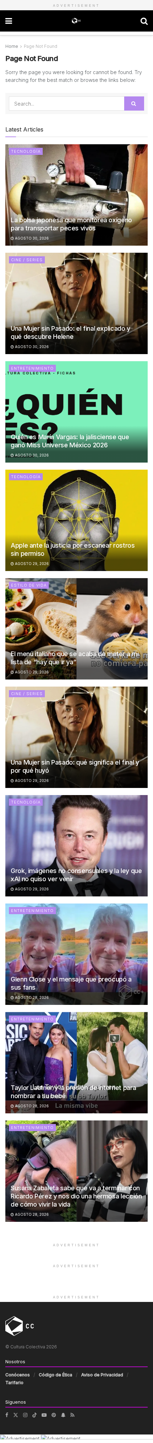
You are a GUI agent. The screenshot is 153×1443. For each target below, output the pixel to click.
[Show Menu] (8, 21)
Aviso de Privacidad (102, 1374)
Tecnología (26, 151)
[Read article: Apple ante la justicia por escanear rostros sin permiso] (76, 520)
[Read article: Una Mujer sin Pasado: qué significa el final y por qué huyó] (76, 737)
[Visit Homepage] (76, 21)
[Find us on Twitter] (15, 1415)
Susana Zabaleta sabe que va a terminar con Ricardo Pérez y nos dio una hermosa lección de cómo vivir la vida (76, 1196)
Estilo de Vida (29, 585)
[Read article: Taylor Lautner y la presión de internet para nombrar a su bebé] (76, 1062)
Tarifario (14, 1382)
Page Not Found (40, 46)
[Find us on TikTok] (34, 1415)
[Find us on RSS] (72, 1415)
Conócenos (17, 1374)
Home (11, 46)
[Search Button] (144, 21)
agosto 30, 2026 (31, 238)
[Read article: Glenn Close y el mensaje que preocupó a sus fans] (76, 954)
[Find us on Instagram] (25, 1415)
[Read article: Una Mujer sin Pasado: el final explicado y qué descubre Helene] (76, 303)
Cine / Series (27, 259)
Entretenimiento (32, 368)
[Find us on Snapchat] (63, 1415)
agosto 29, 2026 (31, 563)
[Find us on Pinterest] (54, 1415)
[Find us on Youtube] (44, 1415)
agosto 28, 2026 (31, 997)
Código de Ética (55, 1374)
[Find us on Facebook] (6, 1415)
